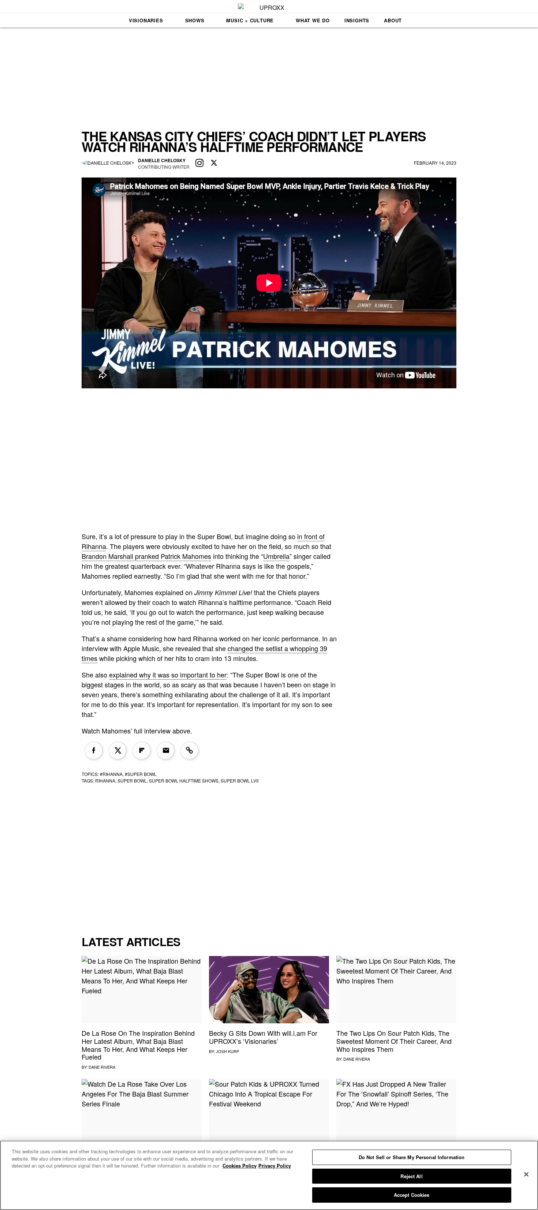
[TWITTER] (214, 163)
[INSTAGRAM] (199, 163)
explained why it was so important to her (168, 674)
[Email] (165, 750)
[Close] (526, 1174)
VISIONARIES (146, 20)
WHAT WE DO (313, 20)
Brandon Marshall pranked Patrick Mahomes (146, 556)
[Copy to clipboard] (189, 750)
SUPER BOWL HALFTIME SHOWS (183, 780)
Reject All (411, 1176)
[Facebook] (93, 750)
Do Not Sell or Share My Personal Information (412, 1157)
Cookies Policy (240, 1165)
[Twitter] (117, 750)
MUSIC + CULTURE (250, 20)
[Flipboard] (141, 750)
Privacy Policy (274, 1165)
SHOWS (195, 20)
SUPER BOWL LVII (239, 780)
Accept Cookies (412, 1194)
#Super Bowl (141, 774)
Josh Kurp (227, 1051)
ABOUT (393, 20)
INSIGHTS (356, 20)
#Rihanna (111, 774)
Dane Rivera (102, 1067)
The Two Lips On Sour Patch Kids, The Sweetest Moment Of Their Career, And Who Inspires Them (394, 1040)
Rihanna (105, 780)
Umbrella (276, 556)
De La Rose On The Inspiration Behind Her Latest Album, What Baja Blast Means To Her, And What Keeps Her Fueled (138, 1044)
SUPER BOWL (132, 780)
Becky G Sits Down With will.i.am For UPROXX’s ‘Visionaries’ (263, 1037)
